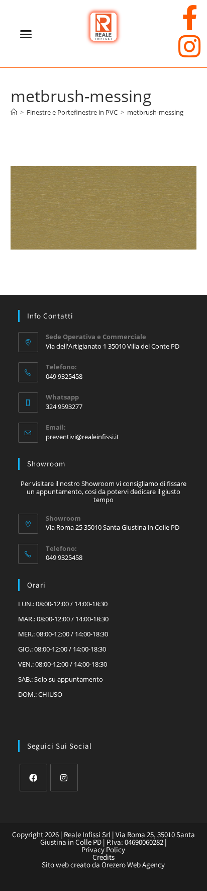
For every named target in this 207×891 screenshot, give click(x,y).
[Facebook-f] (189, 17)
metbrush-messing (155, 112)
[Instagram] (189, 46)
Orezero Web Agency (133, 864)
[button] (26, 33)
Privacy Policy (103, 849)
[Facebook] (33, 777)
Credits (103, 857)
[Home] (14, 112)
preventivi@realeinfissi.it (82, 436)
